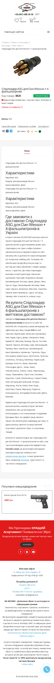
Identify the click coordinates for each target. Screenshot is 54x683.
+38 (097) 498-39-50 (24, 14)
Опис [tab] (27, 150)
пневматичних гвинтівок (16, 456)
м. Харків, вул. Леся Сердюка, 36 (27, 572)
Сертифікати (43, 126)
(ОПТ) (27, 588)
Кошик (36, 21)
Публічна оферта (27, 636)
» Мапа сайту (27, 664)
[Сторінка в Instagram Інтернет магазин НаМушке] (27, 551)
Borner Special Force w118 (15, 495)
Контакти (27, 545)
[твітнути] (11, 131)
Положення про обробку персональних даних (27, 633)
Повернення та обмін (27, 126)
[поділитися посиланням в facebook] (7, 131)
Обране (22, 21)
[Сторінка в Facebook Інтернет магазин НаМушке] (20, 551)
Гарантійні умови (9, 126)
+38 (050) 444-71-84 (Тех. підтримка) (27, 591)
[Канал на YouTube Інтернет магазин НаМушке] (33, 551)
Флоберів (25, 460)
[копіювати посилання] (3, 131)
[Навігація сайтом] (48, 32)
